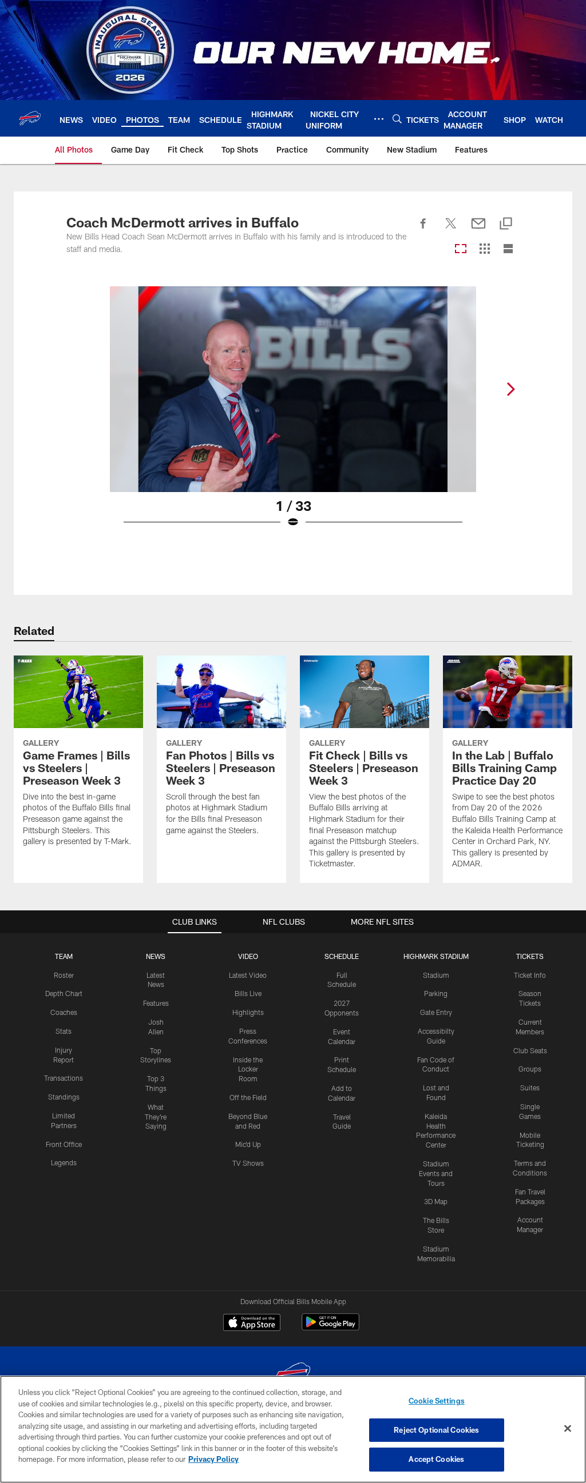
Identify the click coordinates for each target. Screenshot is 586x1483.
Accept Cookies (436, 1459)
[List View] (508, 249)
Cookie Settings (437, 1400)
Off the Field (248, 1097)
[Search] (397, 118)
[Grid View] (484, 249)
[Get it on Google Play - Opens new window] (330, 1328)
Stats (64, 1031)
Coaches (63, 1012)
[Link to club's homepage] (29, 118)
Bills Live (248, 993)
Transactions (63, 1078)
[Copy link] (506, 224)
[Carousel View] (460, 249)
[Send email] (478, 230)
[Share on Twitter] (451, 230)
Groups (529, 1069)
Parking (436, 993)
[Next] (510, 389)
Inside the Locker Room (248, 1069)
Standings (64, 1097)
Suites (530, 1088)
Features (156, 1003)
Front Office (64, 1144)
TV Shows (248, 1163)
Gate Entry (436, 1012)
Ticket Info (530, 975)
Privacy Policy (213, 1459)
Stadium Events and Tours (436, 1173)
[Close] (567, 1428)
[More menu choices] (378, 118)
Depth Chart (63, 993)
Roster (64, 975)
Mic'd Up (248, 1144)
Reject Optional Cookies (436, 1429)
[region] (293, 1429)
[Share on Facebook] (423, 230)
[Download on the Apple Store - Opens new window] (252, 1323)
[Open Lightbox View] (293, 414)
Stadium (436, 975)
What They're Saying (156, 1116)
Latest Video (248, 975)
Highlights (248, 1012)
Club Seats (530, 1050)
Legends (64, 1162)
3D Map (436, 1201)
